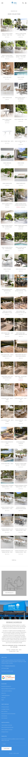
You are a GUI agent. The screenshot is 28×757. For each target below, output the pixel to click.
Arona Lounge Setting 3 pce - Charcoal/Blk (7, 226)
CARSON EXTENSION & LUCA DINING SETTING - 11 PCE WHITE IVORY (7, 529)
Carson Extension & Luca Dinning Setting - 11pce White (7, 551)
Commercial (4, 718)
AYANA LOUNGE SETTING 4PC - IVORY (7, 442)
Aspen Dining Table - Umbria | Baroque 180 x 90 (21, 334)
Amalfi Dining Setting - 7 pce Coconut (21, 98)
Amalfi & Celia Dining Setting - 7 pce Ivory (21, 56)
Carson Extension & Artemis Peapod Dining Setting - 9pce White (21, 508)
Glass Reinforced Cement (7, 727)
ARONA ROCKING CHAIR (21, 269)
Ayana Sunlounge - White (7, 463)
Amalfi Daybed (21, 77)
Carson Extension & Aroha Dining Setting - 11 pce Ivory (21, 486)
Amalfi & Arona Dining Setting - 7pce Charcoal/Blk (21, 34)
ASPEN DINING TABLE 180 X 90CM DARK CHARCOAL (20, 355)
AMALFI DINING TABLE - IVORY (20, 119)
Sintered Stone (4, 731)
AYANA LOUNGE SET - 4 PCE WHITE (21, 421)
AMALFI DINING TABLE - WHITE (7, 141)
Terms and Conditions (6, 691)
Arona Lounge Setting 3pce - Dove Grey (20, 226)
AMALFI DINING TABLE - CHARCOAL (7, 120)
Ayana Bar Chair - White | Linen (7, 399)
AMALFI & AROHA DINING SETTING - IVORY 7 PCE (7, 34)
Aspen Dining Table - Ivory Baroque (7, 334)
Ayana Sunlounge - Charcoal (20, 442)
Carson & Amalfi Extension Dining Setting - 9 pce (7, 486)
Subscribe (6, 748)
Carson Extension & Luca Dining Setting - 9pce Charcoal (21, 529)
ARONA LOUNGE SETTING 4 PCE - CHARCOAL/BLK (7, 248)
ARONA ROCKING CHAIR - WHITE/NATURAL (7, 290)
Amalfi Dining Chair (7, 97)
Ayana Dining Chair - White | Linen (7, 421)
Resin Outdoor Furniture (6, 729)
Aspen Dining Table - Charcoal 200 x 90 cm (20, 312)
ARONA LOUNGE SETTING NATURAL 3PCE (21, 248)
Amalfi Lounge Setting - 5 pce (21, 142)
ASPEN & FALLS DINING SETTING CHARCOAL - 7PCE (21, 290)
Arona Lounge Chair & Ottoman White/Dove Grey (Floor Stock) (21, 204)
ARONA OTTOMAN (7, 269)
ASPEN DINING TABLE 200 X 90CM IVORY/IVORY (7, 377)
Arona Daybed (21, 163)
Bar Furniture (4, 711)
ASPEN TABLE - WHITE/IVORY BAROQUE (21, 377)
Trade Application (5, 695)
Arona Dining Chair (7, 183)
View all (14, 560)
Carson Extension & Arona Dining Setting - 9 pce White (7, 508)
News (2, 699)
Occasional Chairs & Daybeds (8, 713)
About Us (3, 693)
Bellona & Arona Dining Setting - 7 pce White (20, 464)
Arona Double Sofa (20, 183)
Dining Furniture (5, 707)
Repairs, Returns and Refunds (8, 688)
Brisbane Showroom (14, 622)
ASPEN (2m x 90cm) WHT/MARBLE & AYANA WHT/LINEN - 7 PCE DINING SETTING (7, 312)
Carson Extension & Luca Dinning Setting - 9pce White (21, 551)
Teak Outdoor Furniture (6, 725)
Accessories (4, 716)
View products (9, 592)
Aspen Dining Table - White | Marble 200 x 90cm (7, 355)
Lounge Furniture (5, 709)
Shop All (3, 697)
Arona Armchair (7, 163)
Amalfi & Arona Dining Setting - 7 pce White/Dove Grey (7, 56)
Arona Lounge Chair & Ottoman (7, 204)
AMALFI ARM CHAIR (7, 77)
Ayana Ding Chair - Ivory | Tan (21, 399)
